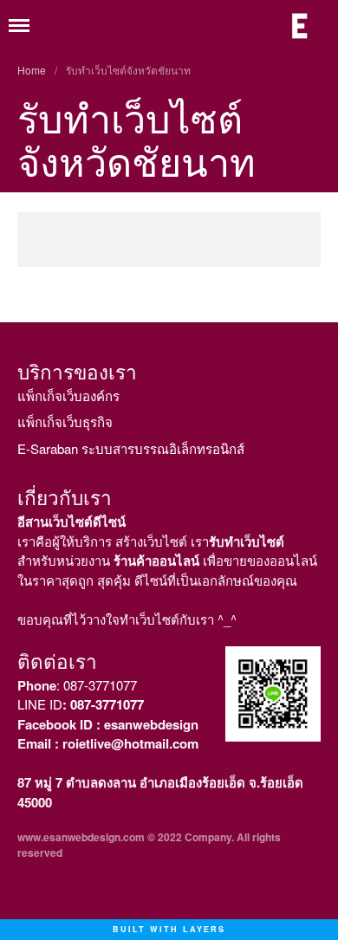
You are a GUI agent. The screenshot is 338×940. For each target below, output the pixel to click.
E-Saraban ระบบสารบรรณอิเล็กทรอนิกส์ (130, 448)
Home (31, 69)
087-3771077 (100, 685)
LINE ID (80, 704)
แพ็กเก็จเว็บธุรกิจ (65, 421)
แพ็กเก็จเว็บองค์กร (68, 395)
